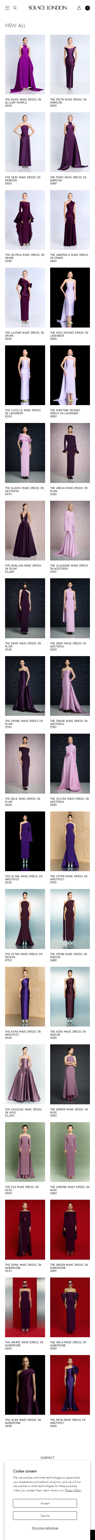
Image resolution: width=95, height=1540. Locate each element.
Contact (47, 1458)
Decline (45, 1516)
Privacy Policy (73, 1490)
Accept (45, 1503)
